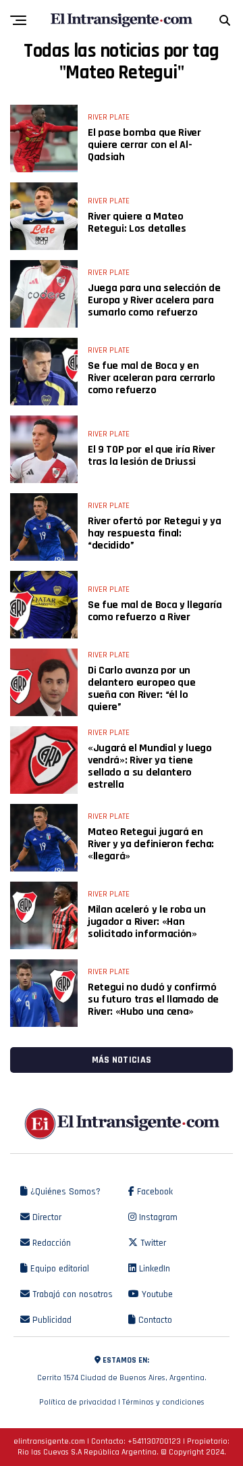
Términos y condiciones (163, 1402)
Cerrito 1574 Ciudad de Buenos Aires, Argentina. (122, 1369)
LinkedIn (153, 1269)
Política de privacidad (77, 1402)
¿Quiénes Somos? (64, 1192)
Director (45, 1217)
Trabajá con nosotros (71, 1294)
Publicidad (51, 1320)
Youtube (156, 1294)
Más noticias (121, 1060)
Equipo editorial (58, 1269)
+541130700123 (154, 1441)
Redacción (50, 1243)
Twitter (152, 1243)
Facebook (153, 1192)
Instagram (157, 1217)
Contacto (154, 1320)
